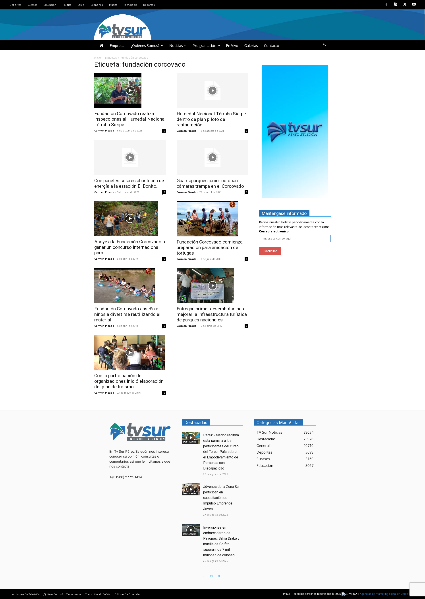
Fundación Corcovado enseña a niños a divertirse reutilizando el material (127, 314)
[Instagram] (211, 576)
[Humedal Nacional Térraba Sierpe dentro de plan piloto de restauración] (212, 90)
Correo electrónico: (274, 231)
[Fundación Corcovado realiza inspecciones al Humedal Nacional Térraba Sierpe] (130, 90)
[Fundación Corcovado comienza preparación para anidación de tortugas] (212, 218)
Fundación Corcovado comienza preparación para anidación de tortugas (210, 247)
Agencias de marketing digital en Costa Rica (387, 593)
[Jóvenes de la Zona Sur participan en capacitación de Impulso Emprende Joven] (191, 489)
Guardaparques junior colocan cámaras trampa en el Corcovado (210, 183)
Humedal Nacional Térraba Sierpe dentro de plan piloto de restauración (211, 119)
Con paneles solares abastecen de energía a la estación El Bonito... (129, 183)
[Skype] (395, 4)
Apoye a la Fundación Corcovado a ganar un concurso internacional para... (129, 247)
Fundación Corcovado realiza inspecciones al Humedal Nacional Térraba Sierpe (130, 119)
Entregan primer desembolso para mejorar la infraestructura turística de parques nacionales (212, 314)
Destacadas (189, 441)
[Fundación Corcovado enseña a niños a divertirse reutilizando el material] (130, 285)
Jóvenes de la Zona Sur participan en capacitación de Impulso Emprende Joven (221, 498)
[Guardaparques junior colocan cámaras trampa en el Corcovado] (212, 157)
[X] (405, 4)
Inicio (97, 58)
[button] (324, 44)
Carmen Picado (104, 130)
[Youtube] (414, 4)
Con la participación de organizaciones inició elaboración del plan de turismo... (129, 381)
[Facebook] (386, 4)
